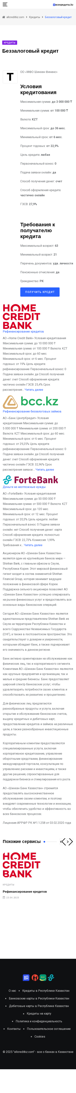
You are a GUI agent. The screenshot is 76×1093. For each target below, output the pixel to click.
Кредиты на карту (39, 1013)
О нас (12, 990)
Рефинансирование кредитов (23, 331)
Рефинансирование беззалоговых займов (32, 411)
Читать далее (34, 389)
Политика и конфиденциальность (39, 1021)
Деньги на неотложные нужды (24, 487)
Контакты (14, 1029)
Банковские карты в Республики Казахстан (39, 998)
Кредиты (8, 884)
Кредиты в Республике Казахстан (45, 990)
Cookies (39, 1036)
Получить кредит (40, 292)
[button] (63, 841)
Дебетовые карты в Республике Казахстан (39, 1006)
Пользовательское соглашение (49, 1029)
